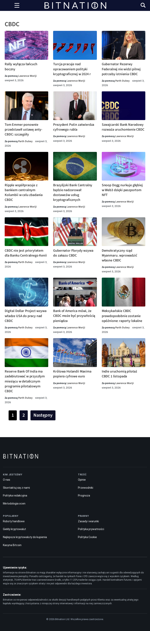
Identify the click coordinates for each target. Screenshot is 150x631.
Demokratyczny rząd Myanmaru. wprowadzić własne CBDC (119, 255)
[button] (143, 6)
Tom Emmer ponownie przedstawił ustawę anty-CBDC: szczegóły (23, 129)
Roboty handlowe (14, 521)
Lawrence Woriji (27, 76)
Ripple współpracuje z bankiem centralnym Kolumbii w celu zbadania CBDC (24, 192)
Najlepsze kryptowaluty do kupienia (25, 537)
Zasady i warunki (88, 521)
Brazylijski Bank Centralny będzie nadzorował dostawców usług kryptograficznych (72, 192)
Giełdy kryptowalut (14, 529)
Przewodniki (85, 487)
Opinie (82, 479)
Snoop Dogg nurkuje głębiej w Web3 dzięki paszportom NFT (122, 190)
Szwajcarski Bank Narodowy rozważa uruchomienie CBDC (123, 127)
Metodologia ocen (14, 503)
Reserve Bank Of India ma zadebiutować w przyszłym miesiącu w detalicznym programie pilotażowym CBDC (25, 381)
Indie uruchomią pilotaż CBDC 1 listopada (119, 374)
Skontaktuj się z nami (16, 487)
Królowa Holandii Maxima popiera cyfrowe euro (72, 374)
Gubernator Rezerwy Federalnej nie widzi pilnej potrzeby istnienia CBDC (121, 69)
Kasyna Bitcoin (12, 545)
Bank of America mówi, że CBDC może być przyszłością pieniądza (74, 315)
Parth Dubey (122, 81)
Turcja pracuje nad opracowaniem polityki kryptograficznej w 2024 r (72, 69)
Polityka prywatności (91, 529)
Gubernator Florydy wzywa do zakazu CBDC (73, 253)
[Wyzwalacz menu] (16, 5)
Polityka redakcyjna (15, 495)
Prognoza (84, 495)
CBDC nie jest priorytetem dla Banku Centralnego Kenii (26, 253)
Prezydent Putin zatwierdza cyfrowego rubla (73, 127)
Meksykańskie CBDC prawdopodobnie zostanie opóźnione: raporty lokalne (122, 315)
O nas (6, 479)
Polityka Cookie (87, 537)
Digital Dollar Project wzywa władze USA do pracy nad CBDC (25, 315)
